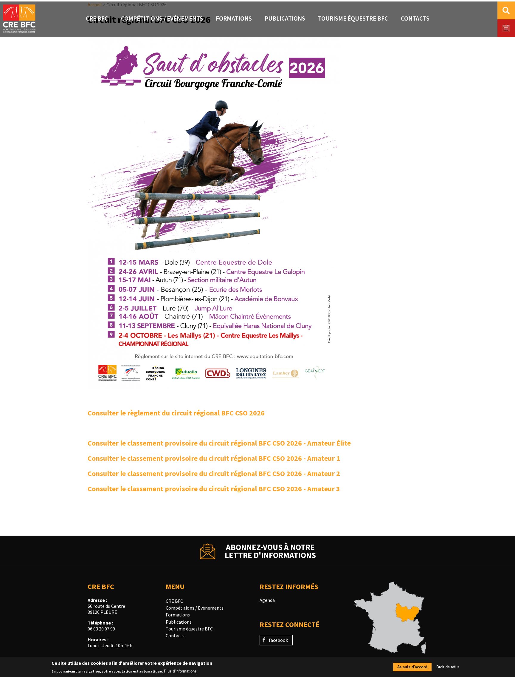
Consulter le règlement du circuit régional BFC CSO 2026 (176, 413)
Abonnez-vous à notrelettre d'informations (270, 551)
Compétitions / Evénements (162, 18)
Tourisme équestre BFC (353, 18)
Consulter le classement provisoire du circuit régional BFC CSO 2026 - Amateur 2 (214, 473)
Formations (234, 18)
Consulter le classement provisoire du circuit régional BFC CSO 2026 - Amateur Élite (219, 443)
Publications (285, 18)
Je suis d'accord (412, 667)
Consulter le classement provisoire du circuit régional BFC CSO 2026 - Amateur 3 (214, 488)
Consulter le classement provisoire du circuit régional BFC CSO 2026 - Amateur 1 (214, 458)
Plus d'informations (180, 671)
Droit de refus (448, 667)
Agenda (267, 600)
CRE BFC (97, 18)
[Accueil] (19, 19)
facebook (278, 640)
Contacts (415, 18)
